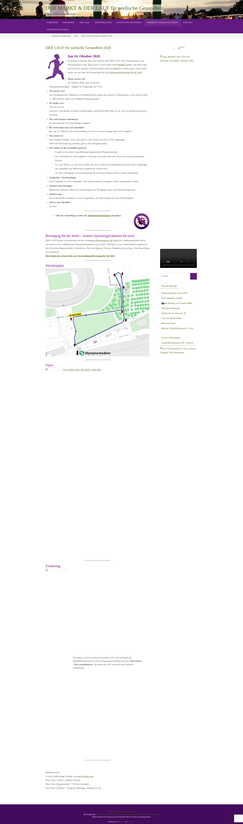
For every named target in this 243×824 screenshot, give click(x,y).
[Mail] (181, 48)
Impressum (111, 811)
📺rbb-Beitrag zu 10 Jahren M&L (177, 303)
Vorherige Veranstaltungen (61, 36)
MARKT (122, 64)
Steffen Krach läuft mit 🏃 (173, 313)
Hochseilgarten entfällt (171, 298)
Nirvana (122, 822)
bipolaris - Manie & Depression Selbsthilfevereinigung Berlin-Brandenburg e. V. (127, 814)
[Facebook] (173, 48)
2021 (90, 64)
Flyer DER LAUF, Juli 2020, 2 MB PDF (82, 369)
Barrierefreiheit (168, 323)
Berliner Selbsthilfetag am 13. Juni (177, 328)
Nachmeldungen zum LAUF (174, 293)
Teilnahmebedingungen (99, 215)
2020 (76, 36)
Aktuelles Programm (170, 308)
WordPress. (131, 822)
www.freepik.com (85, 776)
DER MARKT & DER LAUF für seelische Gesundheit (104, 8)
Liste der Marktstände (171, 318)
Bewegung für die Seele (107, 240)
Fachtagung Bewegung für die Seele (125, 72)
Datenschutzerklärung (127, 811)
